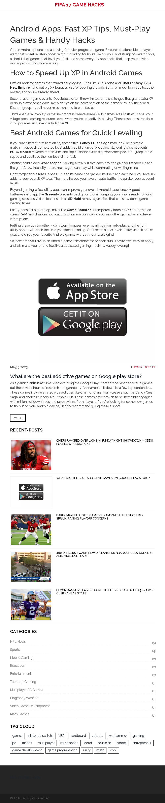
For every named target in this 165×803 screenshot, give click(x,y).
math (100, 750)
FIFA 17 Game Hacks (79, 5)
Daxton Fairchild (143, 367)
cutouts (97, 736)
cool (113, 750)
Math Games (82, 714)
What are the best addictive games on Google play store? (76, 376)
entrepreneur (141, 743)
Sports (82, 650)
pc (14, 743)
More (18, 418)
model (122, 743)
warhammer (118, 736)
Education (82, 666)
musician (104, 743)
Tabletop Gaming (82, 682)
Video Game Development (82, 706)
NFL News (82, 642)
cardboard (78, 736)
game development (27, 750)
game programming (62, 750)
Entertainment (82, 674)
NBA (61, 736)
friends (27, 743)
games (17, 736)
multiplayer (46, 743)
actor (88, 743)
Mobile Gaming (82, 658)
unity (87, 750)
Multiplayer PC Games (82, 690)
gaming (138, 736)
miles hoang (69, 743)
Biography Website (82, 698)
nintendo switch (40, 736)
